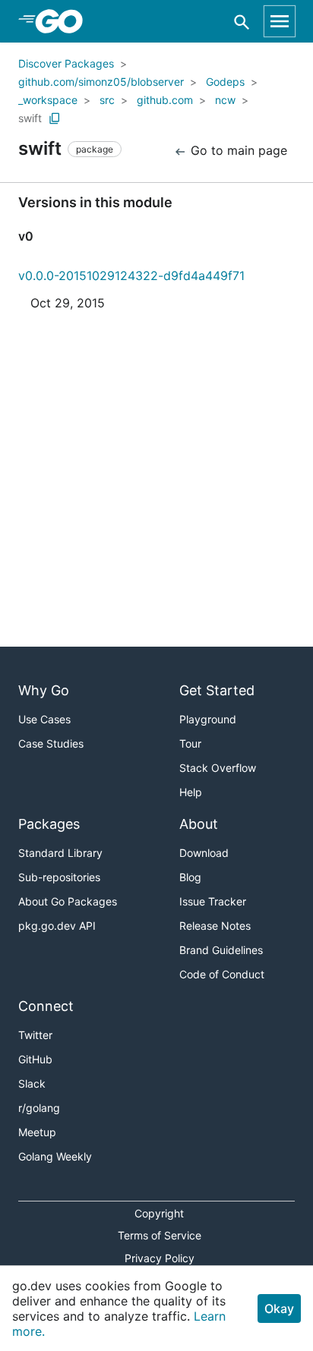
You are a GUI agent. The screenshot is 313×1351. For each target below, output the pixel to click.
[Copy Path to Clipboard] (55, 118)
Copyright (159, 1213)
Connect (46, 1006)
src (107, 99)
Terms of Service (159, 1235)
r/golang (39, 1107)
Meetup (37, 1132)
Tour (190, 743)
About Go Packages (67, 901)
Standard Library (60, 852)
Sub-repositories (59, 877)
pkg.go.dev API (57, 925)
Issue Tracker (212, 901)
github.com (165, 99)
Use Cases (44, 719)
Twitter (35, 1034)
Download (204, 852)
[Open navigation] (279, 21)
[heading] (64, 21)
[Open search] (242, 22)
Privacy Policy (159, 1258)
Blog (190, 877)
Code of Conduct (221, 974)
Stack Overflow (217, 767)
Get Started (217, 690)
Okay (279, 1308)
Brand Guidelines (221, 949)
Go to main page (237, 150)
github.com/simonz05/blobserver (101, 81)
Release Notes (215, 925)
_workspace (47, 99)
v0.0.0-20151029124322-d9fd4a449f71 (131, 275)
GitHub (35, 1059)
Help (190, 792)
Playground (207, 719)
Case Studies (51, 743)
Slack (32, 1083)
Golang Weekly (55, 1156)
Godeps (225, 81)
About (198, 824)
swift (30, 118)
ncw (225, 99)
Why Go (43, 690)
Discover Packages (66, 63)
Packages (49, 824)
